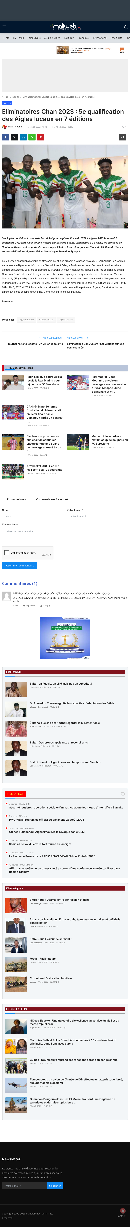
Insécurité (116, 37)
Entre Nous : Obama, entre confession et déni (59, 899)
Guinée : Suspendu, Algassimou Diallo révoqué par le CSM (47, 832)
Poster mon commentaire (19, 565)
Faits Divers (34, 37)
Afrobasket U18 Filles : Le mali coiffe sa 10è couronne (44, 467)
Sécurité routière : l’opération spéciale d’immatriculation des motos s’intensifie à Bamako (66, 807)
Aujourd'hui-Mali (36, 1027)
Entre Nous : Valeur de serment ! (51, 939)
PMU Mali (18, 37)
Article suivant (75, 337)
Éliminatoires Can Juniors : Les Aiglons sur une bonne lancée (95, 345)
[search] (126, 27)
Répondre (30, 605)
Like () (46, 605)
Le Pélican (34, 687)
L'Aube (33, 962)
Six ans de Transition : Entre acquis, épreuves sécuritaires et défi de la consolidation (75, 921)
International (99, 37)
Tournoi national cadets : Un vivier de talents (35, 343)
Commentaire (10, 524)
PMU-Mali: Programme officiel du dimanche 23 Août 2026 (46, 819)
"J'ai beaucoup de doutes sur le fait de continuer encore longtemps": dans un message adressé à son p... (44, 443)
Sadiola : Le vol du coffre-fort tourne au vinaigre (40, 844)
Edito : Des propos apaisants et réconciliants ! (59, 742)
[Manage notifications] (123, 1210)
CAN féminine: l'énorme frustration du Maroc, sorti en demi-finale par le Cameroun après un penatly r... (44, 414)
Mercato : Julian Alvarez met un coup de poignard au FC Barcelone (110, 439)
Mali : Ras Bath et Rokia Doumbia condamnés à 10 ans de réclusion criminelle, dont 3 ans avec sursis (73, 1041)
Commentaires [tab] (16, 499)
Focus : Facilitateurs (43, 958)
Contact (121, 1216)
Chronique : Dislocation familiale (51, 978)
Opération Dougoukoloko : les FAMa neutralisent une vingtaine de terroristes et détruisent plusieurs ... (72, 1100)
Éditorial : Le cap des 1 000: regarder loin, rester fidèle (65, 723)
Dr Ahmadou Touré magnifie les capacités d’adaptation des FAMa (72, 703)
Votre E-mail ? (75, 510)
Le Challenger (36, 903)
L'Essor (30, 473)
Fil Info (5, 37)
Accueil (5, 96)
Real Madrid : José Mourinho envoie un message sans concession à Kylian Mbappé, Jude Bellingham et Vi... (109, 384)
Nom (5, 510)
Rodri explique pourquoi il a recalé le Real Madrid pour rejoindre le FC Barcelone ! (44, 380)
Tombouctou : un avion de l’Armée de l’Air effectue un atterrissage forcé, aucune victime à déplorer (76, 1081)
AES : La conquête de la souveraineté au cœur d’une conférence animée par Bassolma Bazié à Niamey (64, 870)
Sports (16, 96)
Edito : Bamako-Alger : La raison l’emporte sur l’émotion (65, 762)
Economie (83, 37)
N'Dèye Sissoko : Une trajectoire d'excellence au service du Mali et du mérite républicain (74, 1022)
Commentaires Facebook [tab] (52, 499)
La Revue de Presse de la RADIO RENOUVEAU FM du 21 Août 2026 (52, 856)
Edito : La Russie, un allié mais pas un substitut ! (61, 683)
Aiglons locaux (26, 319)
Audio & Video (52, 37)
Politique (69, 37)
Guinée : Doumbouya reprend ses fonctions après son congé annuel (74, 1059)
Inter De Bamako (36, 726)
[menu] (4, 27)
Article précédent (52, 337)
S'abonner (55, 1185)
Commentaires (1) (19, 583)
